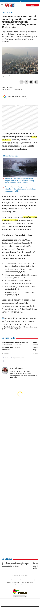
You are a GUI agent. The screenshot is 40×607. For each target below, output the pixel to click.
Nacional (8, 12)
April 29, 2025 (15, 329)
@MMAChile (16, 312)
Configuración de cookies (20, 585)
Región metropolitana (19, 358)
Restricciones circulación (28, 361)
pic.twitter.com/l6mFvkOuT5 (15, 324)
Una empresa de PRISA (20, 591)
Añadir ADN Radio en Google (16, 97)
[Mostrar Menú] (2, 5)
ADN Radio (10, 5)
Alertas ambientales (10, 361)
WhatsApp (36, 82)
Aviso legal (30, 580)
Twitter (26, 82)
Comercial (10, 580)
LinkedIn (31, 82)
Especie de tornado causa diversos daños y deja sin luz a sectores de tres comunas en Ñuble (15, 565)
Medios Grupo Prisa (20, 596)
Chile (6, 358)
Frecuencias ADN (20, 580)
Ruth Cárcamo (7, 87)
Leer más (13, 377)
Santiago (6, 143)
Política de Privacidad (13, 582)
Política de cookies (27, 582)
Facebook (21, 82)
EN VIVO (32, 5)
